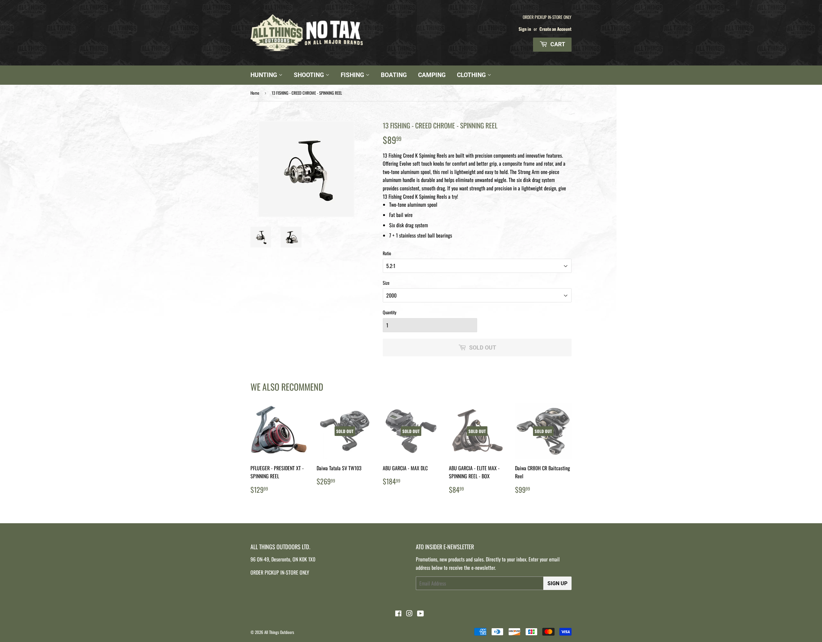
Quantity (389, 312)
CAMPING (432, 75)
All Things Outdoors (279, 632)
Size (386, 282)
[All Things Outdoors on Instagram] (409, 614)
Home (254, 93)
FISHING (353, 75)
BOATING (394, 75)
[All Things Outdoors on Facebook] (398, 614)
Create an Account (555, 29)
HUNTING (264, 75)
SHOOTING (310, 75)
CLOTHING (472, 75)
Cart (557, 44)
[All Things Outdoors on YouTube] (420, 614)
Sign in (525, 29)
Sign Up (557, 583)
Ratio (387, 253)
